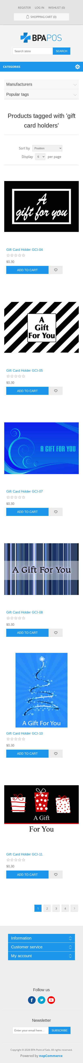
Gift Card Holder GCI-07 (24, 491)
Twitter (41, 1000)
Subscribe (59, 1030)
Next (74, 908)
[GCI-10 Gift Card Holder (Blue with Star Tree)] (41, 690)
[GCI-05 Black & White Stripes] (41, 327)
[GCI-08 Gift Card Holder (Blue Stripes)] (41, 569)
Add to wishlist (56, 270)
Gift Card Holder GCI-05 (24, 371)
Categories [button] (11, 67)
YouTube (51, 1000)
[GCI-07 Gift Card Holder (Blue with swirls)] (41, 448)
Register (24, 7)
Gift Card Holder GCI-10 (24, 733)
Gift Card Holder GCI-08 (24, 612)
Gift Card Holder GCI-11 (24, 854)
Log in (39, 7)
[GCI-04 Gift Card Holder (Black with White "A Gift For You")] (41, 206)
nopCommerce (50, 1056)
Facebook (32, 1000)
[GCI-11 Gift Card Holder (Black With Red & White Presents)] (41, 811)
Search (61, 51)
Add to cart (27, 270)
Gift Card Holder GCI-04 (24, 250)
